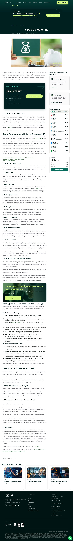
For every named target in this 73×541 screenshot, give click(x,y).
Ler (5, 485)
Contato (29, 506)
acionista (10, 127)
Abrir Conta (30, 498)
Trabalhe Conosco (31, 508)
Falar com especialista (55, 500)
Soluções (25, 2)
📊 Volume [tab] (65, 111)
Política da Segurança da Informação (58, 510)
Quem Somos (31, 502)
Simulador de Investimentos (33, 510)
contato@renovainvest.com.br (57, 496)
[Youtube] (16, 505)
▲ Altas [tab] (53, 111)
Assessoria (19, 2)
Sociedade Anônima (38, 138)
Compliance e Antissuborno (56, 511)
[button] (9, 458)
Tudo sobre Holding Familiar (9, 160)
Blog (29, 504)
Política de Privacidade (55, 506)
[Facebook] (9, 505)
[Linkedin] (12, 505)
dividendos (38, 188)
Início (29, 496)
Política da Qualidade (55, 508)
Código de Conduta (55, 513)
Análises (19, 464)
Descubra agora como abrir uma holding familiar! (13, 159)
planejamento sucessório (16, 322)
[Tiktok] (19, 505)
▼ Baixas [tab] (59, 111)
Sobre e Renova (47, 2)
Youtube (37, 446)
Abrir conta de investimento (33, 96)
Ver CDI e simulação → (59, 169)
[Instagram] (6, 505)
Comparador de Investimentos (34, 512)
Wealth (30, 2)
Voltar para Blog (15, 5)
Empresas (35, 2)
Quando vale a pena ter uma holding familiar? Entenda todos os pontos (18, 157)
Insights (40, 2)
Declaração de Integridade (56, 515)
